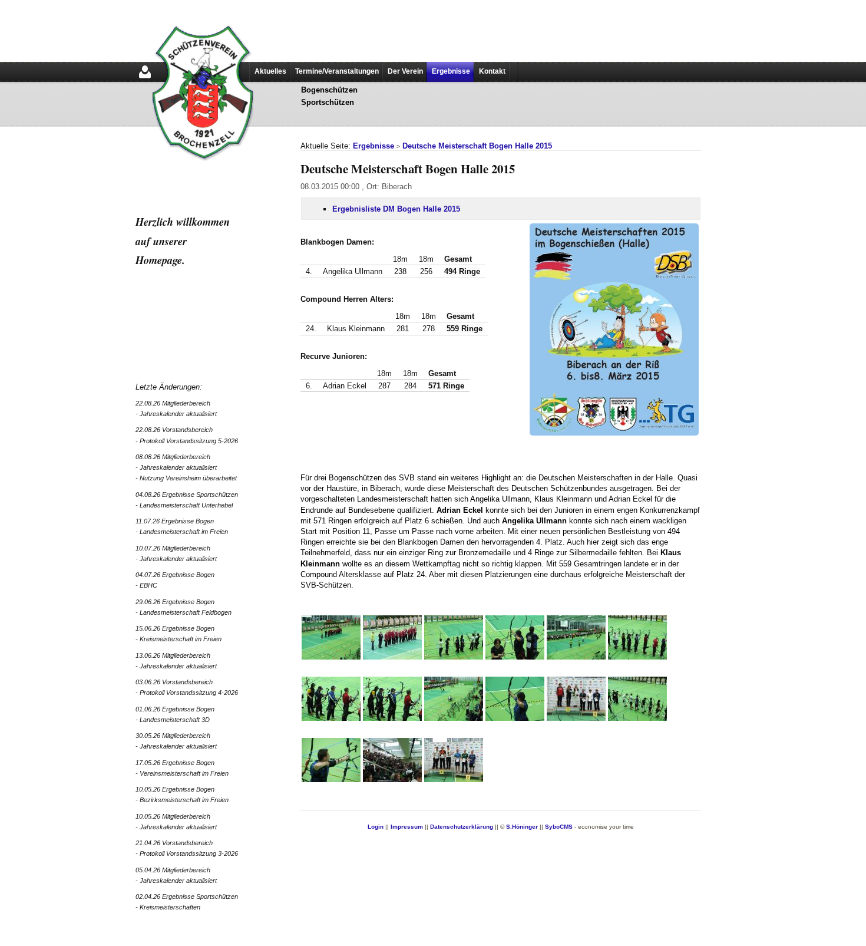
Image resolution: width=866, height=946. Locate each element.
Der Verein (405, 71)
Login (376, 826)
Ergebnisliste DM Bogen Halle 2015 (396, 209)
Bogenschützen (329, 89)
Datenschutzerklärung (461, 826)
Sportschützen (327, 102)
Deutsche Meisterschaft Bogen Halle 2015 (477, 145)
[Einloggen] (144, 79)
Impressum (407, 826)
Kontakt (492, 71)
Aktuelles (270, 71)
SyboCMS (559, 826)
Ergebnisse (451, 71)
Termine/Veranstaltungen (337, 71)
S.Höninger (522, 826)
